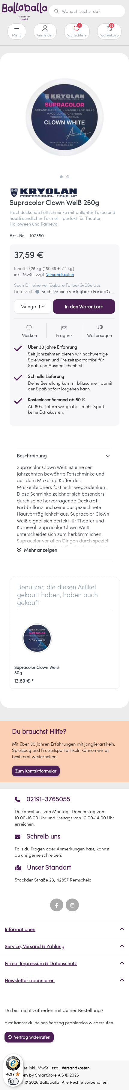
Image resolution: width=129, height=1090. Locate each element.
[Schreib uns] (65, 845)
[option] (64, 117)
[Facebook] (56, 905)
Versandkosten (60, 274)
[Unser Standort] (65, 873)
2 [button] (67, 176)
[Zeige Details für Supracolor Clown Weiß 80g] (37, 638)
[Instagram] (72, 905)
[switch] (13, 1081)
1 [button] (61, 176)
